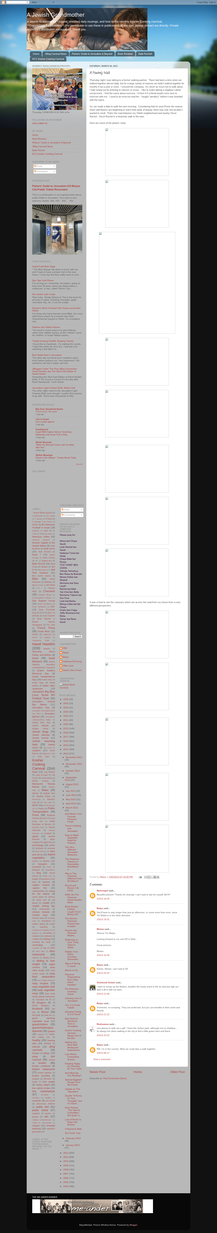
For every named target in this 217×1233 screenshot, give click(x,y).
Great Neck (44, 631)
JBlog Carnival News (56, 53)
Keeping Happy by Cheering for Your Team (73, 1066)
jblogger (35, 1053)
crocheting (37, 945)
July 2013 (71, 791)
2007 (66, 1174)
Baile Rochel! (145, 53)
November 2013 (74, 764)
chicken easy (40, 915)
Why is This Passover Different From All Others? (73, 877)
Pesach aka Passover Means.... (71, 933)
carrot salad (37, 897)
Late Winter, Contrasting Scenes (72, 1057)
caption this (39, 888)
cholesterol (46, 921)
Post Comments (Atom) (115, 1078)
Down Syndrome (39, 607)
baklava (35, 861)
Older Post (177, 1072)
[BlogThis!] (148, 877)
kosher (42, 1062)
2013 (66, 753)
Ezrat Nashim (49, 616)
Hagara (47, 637)
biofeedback (50, 870)
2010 (66, 1161)
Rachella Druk (38, 827)
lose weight (49, 1082)
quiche (48, 1113)
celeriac (51, 897)
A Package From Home (42, 522)
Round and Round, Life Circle (72, 888)
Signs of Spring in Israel (72, 964)
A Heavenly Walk (73, 1129)
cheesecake (44, 909)
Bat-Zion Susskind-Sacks (49, 409)
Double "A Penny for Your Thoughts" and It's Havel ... (73, 1100)
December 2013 (74, 757)
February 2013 (73, 1138)
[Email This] (145, 877)
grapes (51, 1031)
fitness (45, 1011)
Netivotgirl (102, 891)
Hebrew (46, 649)
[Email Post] (140, 877)
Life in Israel (42, 419)
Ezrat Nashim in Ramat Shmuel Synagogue (43, 622)
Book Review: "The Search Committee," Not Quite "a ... (73, 1111)
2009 (66, 1165)
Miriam (100, 929)
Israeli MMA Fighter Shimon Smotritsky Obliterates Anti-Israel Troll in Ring (54, 433)
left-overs (47, 1079)
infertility (47, 1043)
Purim (35, 815)
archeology (37, 845)
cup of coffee (49, 948)
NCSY (35, 805)
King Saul (43, 757)
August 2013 (72, 784)
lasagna (35, 1079)
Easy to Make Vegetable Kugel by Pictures (72, 839)
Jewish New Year (41, 722)
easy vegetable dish (43, 986)
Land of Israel (41, 775)
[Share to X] (151, 877)
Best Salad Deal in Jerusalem (47, 355)
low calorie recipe (41, 1088)
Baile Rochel (38, 150)
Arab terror (49, 548)
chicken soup (38, 918)
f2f (50, 1000)
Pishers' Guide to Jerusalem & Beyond (92, 53)
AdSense (35, 531)
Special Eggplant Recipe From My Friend (73, 1082)
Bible (35, 578)
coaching (43, 927)
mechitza (35, 1098)
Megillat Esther (44, 796)
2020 (66, 724)
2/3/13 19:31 (103, 919)
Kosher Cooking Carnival (38, 764)
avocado (51, 848)
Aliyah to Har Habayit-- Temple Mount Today (56, 458)
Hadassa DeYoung (72, 661)
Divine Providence (44, 604)
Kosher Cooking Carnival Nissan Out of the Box (73, 1034)
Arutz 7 (36, 554)
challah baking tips (43, 906)
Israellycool (42, 429)
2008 (66, 1169)
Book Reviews (125, 53)
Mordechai (36, 799)
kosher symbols (45, 1073)
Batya (100, 908)
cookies (35, 939)
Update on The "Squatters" (72, 1090)
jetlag (35, 1056)
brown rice (47, 876)
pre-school (50, 1101)
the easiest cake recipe (43, 294)
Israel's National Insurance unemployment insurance (43, 665)
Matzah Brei (49, 793)
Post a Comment (102, 1059)
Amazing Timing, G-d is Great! (73, 1013)
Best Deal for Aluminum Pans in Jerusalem (71, 1022)
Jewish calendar (41, 735)
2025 (66, 703)
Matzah (35, 793)
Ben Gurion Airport (41, 576)
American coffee (40, 537)
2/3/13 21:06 (103, 994)
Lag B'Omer (49, 772)
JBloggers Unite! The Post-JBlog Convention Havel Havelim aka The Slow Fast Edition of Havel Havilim (54, 371)
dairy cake (40, 951)
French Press (46, 627)
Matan (45, 790)
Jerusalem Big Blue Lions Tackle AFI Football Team (43, 695)
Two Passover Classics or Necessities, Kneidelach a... (72, 864)
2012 (66, 1153)
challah (46, 903)
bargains (42, 864)
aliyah (35, 836)
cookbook (47, 936)
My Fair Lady (46, 802)
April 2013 (71, 803)
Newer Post (97, 1072)
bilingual (36, 870)
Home (36, 53)
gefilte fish (48, 1015)
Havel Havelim (43, 644)
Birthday (48, 582)
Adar (46, 531)
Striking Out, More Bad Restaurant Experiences (72, 1046)
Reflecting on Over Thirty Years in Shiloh (72, 944)
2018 (66, 733)
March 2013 (72, 808)
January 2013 (73, 1145)
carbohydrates (38, 891)
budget (35, 879)
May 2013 (71, 799)
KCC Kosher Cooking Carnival (48, 59)
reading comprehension (41, 1120)
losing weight (43, 1085)
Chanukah (49, 591)
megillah (48, 1098)
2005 (66, 1182)
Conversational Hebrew (41, 598)
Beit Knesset (43, 570)
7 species (38, 519)
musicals (36, 1100)
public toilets (40, 1110)
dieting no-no (49, 958)
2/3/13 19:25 (103, 899)
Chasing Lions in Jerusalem (73, 999)
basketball (36, 867)
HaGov (35, 634)
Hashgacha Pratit (40, 640)
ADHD (35, 525)
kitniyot (52, 1060)
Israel (35, 658)
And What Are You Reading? (73, 1074)
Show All (79, 464)
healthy (36, 1040)
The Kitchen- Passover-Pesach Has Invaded (72, 922)
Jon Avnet (47, 748)
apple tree (47, 842)
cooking (46, 939)
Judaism (36, 750)
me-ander (44, 1095)
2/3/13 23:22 (103, 1035)
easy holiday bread (44, 980)
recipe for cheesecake (41, 1123)
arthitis (52, 845)
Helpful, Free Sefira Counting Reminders (71, 956)
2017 (66, 737)
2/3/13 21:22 (103, 1014)
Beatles (44, 567)
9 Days (49, 519)
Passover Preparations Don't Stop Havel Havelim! (72, 979)
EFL (53, 606)
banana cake (49, 861)
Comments (42, 171)
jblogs (47, 1053)
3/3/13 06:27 (103, 1053)
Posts (39, 166)
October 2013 (73, 771)
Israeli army (47, 680)
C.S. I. (39, 588)
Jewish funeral (40, 738)
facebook (37, 1008)
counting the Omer (41, 942)
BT (37, 561)
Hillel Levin (68, 666)
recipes (36, 1125)
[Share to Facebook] (154, 877)
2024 (66, 707)
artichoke (39, 848)
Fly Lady (51, 625)
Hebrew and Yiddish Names (46, 327)
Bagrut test (47, 561)
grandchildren (40, 1024)
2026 (66, 699)
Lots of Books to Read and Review (73, 1122)
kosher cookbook (41, 1066)
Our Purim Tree (73, 1133)
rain (46, 1116)
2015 (66, 745)
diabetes (35, 958)
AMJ (65, 648)
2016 (66, 741)
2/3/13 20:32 (103, 973)
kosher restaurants (43, 1069)
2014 (66, 749)
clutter (52, 924)
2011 (66, 1157)
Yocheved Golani (106, 982)
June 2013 (71, 795)
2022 (66, 716)
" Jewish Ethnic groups (42, 513)
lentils (34, 1082)
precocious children (46, 1104)
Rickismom (103, 1024)
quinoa (35, 1117)
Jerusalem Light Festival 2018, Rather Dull (53, 388)
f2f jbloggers (39, 1002)
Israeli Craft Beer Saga (43, 266)
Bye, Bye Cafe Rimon (43, 280)
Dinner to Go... (72, 970)
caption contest (40, 885)
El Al (42, 613)
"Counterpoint (37, 516)
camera (46, 882)
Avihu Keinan (49, 558)
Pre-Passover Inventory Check (72, 991)
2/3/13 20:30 (103, 955)
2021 (66, 720)
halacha (41, 1034)
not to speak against (45, 422)
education (40, 1000)
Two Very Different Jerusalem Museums (71, 851)
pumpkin (36, 1113)
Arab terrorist (44, 552)
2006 (66, 1178)
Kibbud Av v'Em (48, 754)
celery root (41, 900)
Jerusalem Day (40, 707)
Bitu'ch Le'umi (37, 585)
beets (49, 867)
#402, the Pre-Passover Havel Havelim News (73, 898)
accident (47, 833)
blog (39, 873)
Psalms (41, 808)
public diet (42, 1106)
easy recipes (40, 983)
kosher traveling (41, 1076)
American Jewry (46, 534)
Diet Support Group (43, 601)
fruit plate (36, 1015)
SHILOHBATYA (39, 123)
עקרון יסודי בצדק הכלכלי (46, 411)
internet (36, 1047)
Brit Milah (51, 585)
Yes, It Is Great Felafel (72, 1006)
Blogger (133, 1225)
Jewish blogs (40, 731)
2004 (66, 1186)
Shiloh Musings (44, 455)
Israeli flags (38, 683)
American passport (41, 540)
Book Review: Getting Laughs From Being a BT (73, 910)
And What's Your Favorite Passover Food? (73, 818)
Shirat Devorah (44, 442)
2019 (66, 728)
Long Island (47, 778)
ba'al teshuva (40, 851)
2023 (66, 712)
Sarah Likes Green (72, 670)
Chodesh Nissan (44, 595)
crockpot (35, 948)
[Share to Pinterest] (157, 877)
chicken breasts (41, 912)
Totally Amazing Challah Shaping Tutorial (52, 341)
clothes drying (38, 924)
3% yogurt (51, 516)
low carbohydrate (43, 1091)
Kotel (34, 772)
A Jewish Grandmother (56, 14)
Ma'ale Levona (40, 781)
